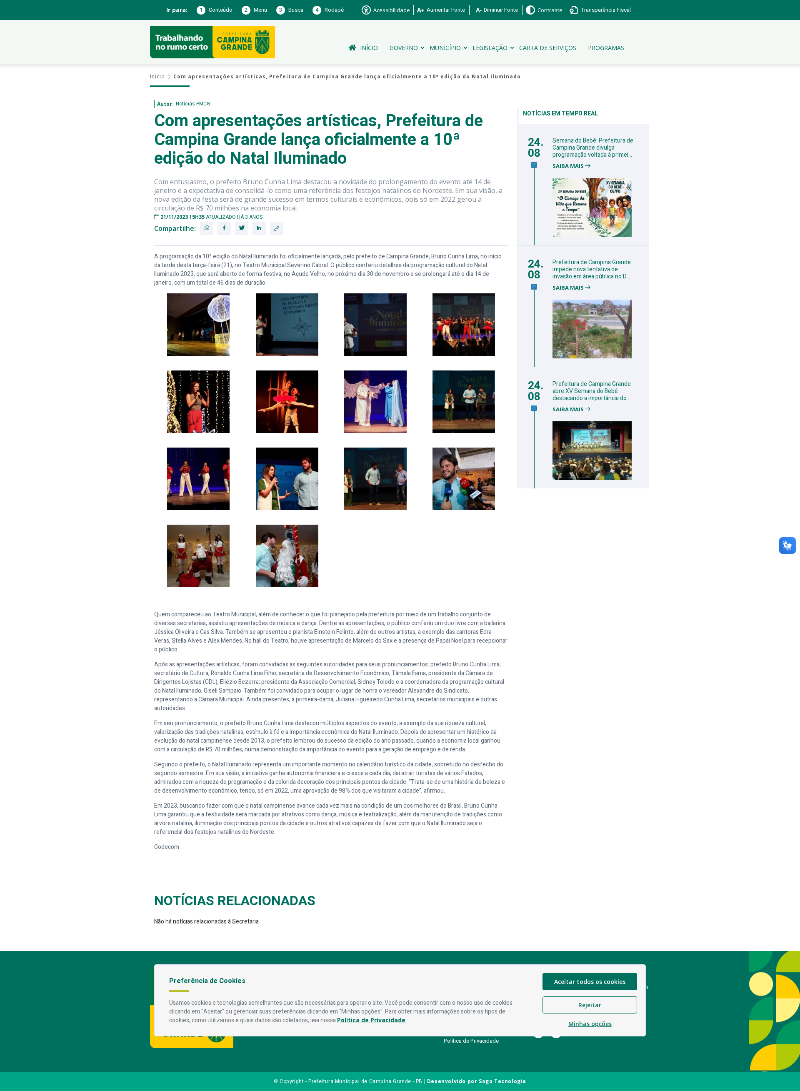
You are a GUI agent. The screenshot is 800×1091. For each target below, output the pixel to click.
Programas (606, 48)
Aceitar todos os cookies (589, 982)
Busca (291, 10)
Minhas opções (590, 1024)
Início (369, 48)
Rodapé (329, 10)
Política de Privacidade (471, 1041)
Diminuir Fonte (501, 10)
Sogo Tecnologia (502, 1081)
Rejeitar (589, 1005)
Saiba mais (568, 166)
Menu (256, 10)
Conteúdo (216, 10)
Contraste (550, 10)
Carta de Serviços (547, 48)
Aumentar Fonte (446, 10)
